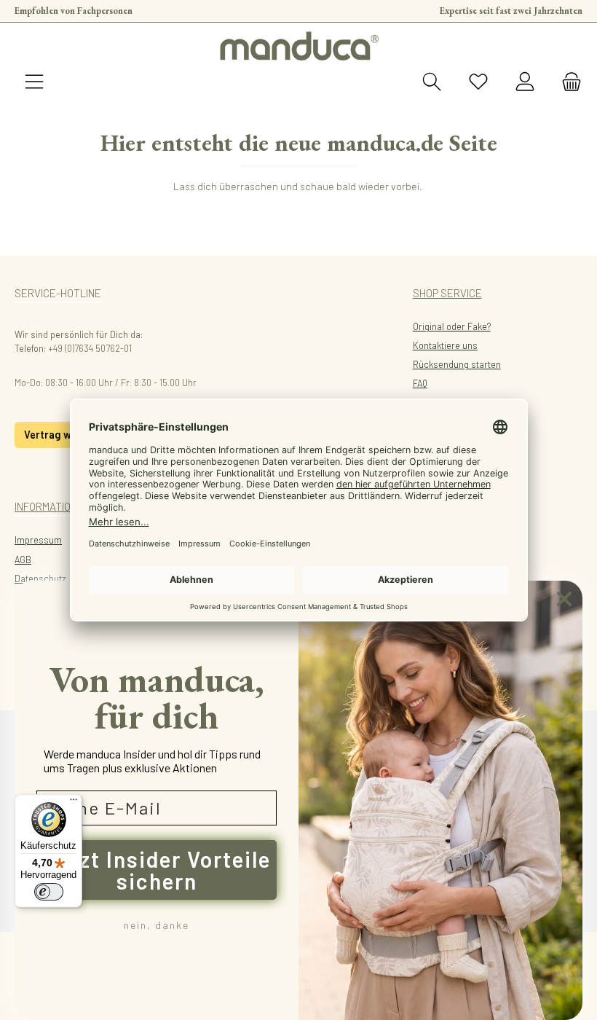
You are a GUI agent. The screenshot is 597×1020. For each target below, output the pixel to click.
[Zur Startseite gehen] (298, 46)
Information (46, 506)
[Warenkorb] (567, 82)
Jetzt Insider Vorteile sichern (157, 870)
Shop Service (447, 292)
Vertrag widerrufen (70, 434)
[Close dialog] (564, 598)
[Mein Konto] (525, 82)
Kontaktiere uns (445, 345)
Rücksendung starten (457, 364)
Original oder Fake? (452, 326)
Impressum (38, 540)
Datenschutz (40, 578)
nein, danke (156, 925)
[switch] (48, 892)
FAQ (420, 383)
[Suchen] (431, 82)
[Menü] (34, 82)
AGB (23, 559)
